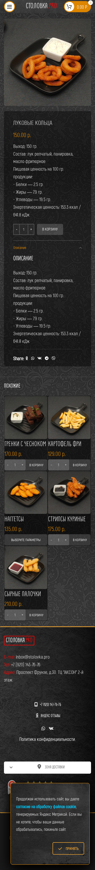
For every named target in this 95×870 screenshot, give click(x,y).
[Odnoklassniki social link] (27, 358)
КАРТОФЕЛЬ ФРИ (64, 444)
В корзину (50, 229)
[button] (25, 464)
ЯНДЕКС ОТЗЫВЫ (50, 716)
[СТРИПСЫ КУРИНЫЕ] (69, 492)
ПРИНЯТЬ (72, 848)
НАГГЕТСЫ (14, 519)
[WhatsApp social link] (33, 358)
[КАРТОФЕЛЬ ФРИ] (69, 417)
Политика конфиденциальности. (47, 739)
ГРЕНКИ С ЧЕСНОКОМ (25, 444)
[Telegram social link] (46, 358)
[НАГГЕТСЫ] (25, 492)
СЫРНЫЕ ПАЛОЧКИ (22, 594)
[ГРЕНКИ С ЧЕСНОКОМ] (25, 417)
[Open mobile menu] (9, 6)
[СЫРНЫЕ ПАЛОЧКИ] (25, 567)
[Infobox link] (41, 6)
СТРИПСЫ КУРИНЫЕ (67, 519)
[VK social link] (39, 358)
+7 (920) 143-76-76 (50, 705)
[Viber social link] (53, 358)
